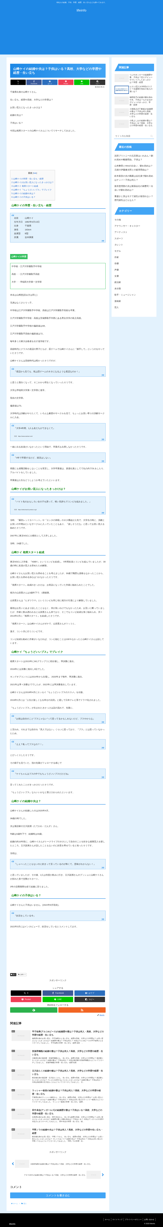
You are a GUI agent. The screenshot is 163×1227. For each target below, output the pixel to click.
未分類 (117, 288)
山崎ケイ (23, 974)
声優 (116, 270)
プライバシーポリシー (133, 1219)
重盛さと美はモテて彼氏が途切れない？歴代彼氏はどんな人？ (133, 198)
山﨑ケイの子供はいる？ (23, 197)
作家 (116, 257)
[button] (97, 82)
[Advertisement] (81, 36)
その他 (117, 220)
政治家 (117, 282)
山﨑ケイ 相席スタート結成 (24, 186)
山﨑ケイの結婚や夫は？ (23, 193)
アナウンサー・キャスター (127, 226)
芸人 (14, 974)
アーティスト (120, 232)
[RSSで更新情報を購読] (82, 1010)
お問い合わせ (149, 1219)
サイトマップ (117, 1219)
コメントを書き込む (58, 1195)
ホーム (107, 1219)
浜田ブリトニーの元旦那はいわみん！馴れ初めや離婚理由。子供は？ (133, 158)
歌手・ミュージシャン (125, 295)
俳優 (116, 263)
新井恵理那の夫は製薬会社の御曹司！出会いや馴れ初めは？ (133, 188)
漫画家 (117, 301)
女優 (116, 276)
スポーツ (118, 238)
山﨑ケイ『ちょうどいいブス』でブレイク (31, 190)
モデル (117, 251)
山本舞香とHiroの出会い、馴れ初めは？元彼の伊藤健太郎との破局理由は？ (133, 168)
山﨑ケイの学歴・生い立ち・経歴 (27, 179)
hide (35, 173)
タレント (118, 245)
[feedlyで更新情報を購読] (33, 1010)
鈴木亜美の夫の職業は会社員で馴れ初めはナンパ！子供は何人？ (133, 178)
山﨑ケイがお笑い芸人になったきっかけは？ (32, 182)
